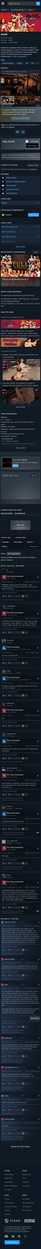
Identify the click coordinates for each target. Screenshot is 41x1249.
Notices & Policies (11, 1206)
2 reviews (9, 642)
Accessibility (9, 1203)
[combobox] (22, 3)
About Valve (26, 1174)
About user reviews (7, 513)
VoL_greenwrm (12, 841)
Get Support (26, 1206)
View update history (9, 237)
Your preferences (20, 513)
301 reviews (10, 572)
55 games (10, 808)
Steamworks (9, 1182)
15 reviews (18, 843)
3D (32, 63)
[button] (5, 9)
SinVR (10, 38)
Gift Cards (8, 1189)
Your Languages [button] (13, 554)
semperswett (11, 734)
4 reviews (9, 705)
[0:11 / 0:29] (20, 84)
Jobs (24, 1178)
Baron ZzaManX (12, 768)
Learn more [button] (33, 215)
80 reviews (10, 608)
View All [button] (36, 252)
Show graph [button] (33, 546)
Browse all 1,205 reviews (20, 1146)
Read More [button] (35, 1018)
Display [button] (4, 546)
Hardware (25, 1182)
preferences (33, 169)
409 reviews (18, 808)
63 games (10, 843)
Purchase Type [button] (20, 537)
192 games (10, 770)
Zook (8, 875)
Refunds (7, 1214)
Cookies (7, 1210)
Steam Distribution (11, 1186)
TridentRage (11, 606)
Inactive (9, 806)
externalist (10, 703)
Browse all (33, 165)
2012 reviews (11, 736)
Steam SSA (8, 1178)
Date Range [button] (18, 542)
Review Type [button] (6, 537)
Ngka (8, 671)
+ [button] (37, 63)
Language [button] (5, 542)
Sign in (3, 125)
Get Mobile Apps (12, 1242)
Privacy (7, 1199)
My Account (26, 1210)
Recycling (25, 1186)
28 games (10, 673)
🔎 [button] (37, 322)
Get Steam (26, 1199)
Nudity (19, 63)
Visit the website (8, 232)
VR (27, 63)
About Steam (9, 1174)
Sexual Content (8, 63)
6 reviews (18, 673)
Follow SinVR (20, 460)
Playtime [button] (30, 542)
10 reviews (19, 770)
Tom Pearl (10, 640)
